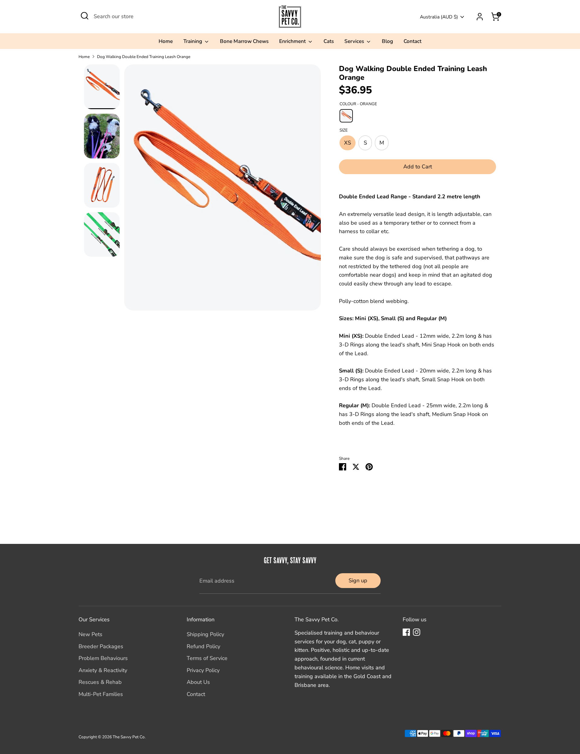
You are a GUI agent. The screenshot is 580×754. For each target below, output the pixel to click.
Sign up (358, 580)
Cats (329, 41)
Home (166, 41)
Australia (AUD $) (439, 17)
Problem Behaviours (103, 658)
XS (347, 142)
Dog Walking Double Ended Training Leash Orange (143, 57)
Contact (412, 41)
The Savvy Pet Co (129, 737)
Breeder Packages (101, 646)
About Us (198, 682)
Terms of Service (207, 658)
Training (193, 41)
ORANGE (346, 115)
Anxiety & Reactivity (103, 670)
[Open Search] (85, 16)
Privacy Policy (203, 670)
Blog (387, 41)
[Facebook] (406, 632)
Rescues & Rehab (100, 682)
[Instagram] (416, 632)
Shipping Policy (205, 634)
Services (354, 41)
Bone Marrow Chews (244, 41)
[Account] (480, 17)
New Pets (90, 634)
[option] (222, 189)
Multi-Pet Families (101, 694)
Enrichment (293, 41)
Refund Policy (203, 646)
